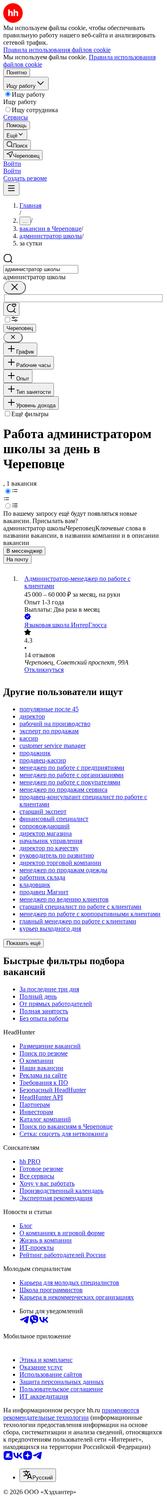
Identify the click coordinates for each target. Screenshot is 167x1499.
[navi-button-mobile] (11, 189)
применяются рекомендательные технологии (71, 1414)
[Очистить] (14, 287)
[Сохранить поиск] (11, 309)
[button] (12, 163)
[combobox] (40, 269)
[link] (17, 145)
